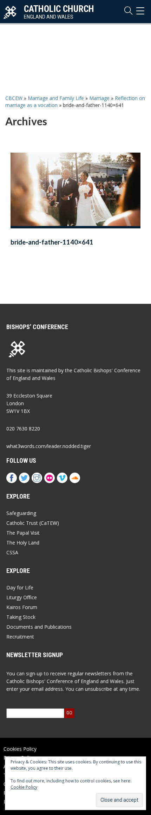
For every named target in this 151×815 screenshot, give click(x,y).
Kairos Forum (21, 607)
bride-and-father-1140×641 (52, 242)
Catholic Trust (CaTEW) (32, 523)
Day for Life (19, 587)
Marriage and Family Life (56, 98)
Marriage (99, 98)
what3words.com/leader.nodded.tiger (48, 446)
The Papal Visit (23, 532)
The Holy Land (22, 542)
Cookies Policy (20, 749)
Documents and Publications (39, 626)
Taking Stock (20, 617)
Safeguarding (21, 513)
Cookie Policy (24, 787)
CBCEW (13, 98)
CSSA (12, 552)
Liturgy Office (21, 597)
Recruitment (20, 636)
